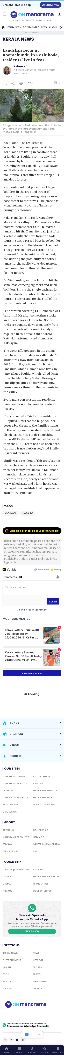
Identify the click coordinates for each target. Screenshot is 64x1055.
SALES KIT (38, 869)
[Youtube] (17, 1039)
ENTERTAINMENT (31, 27)
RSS (35, 851)
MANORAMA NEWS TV (45, 790)
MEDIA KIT (38, 837)
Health (7, 967)
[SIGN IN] (59, 14)
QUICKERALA (10, 811)
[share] (13, 83)
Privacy (7, 844)
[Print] (21, 83)
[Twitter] (23, 1039)
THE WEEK (8, 790)
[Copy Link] (29, 83)
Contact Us (40, 830)
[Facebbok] (5, 1039)
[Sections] (4, 14)
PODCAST (8, 988)
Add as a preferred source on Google (34, 531)
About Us (8, 830)
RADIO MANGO (11, 804)
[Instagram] (11, 1039)
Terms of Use (10, 851)
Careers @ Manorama (46, 844)
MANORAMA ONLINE (14, 776)
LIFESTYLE (38, 960)
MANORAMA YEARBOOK (16, 797)
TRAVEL (37, 974)
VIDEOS (7, 981)
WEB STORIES (40, 981)
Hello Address (41, 776)
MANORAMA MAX (42, 797)
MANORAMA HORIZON (15, 783)
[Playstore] (14, 1015)
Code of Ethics (42, 890)
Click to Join (32, 931)
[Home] (3, 27)
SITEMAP (7, 883)
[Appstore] (37, 1015)
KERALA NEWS (14, 27)
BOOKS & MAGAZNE (44, 804)
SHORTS (37, 988)
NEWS (44, 27)
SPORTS (37, 967)
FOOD (6, 974)
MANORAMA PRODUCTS (16, 837)
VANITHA (38, 783)
